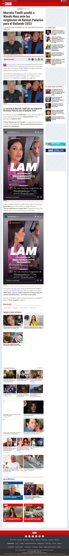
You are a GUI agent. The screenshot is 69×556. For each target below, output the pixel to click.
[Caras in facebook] (29, 536)
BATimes (57, 540)
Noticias (19, 540)
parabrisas (34, 505)
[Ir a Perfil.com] (64, 1)
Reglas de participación (50, 547)
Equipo (41, 547)
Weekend (38, 540)
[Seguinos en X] (33, 536)
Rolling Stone (40, 543)
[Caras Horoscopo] (56, 151)
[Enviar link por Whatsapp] (36, 59)
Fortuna (32, 540)
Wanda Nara (15, 307)
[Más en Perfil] (11, 479)
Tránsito (59, 547)
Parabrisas (44, 540)
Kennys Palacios (24, 307)
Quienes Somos (19, 547)
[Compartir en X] (33, 59)
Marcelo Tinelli (11, 64)
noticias (13, 483)
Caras (16, 543)
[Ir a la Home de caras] (8, 5)
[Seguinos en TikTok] (36, 536)
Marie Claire (26, 540)
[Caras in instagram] (26, 536)
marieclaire (34, 483)
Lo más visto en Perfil (54, 86)
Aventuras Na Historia (30, 543)
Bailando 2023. (23, 66)
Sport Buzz (48, 543)
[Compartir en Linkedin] (39, 59)
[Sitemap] (43, 536)
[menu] (3, 4)
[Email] (42, 59)
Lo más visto (51, 27)
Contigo (22, 543)
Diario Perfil (13, 540)
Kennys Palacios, (18, 74)
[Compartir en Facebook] (29, 59)
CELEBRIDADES (20, 9)
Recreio (54, 543)
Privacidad (35, 547)
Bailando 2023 (33, 307)
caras (13, 505)
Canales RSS (11, 547)
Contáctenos (28, 547)
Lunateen (51, 540)
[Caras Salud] (56, 145)
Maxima (60, 543)
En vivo (64, 4)
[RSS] (40, 536)
